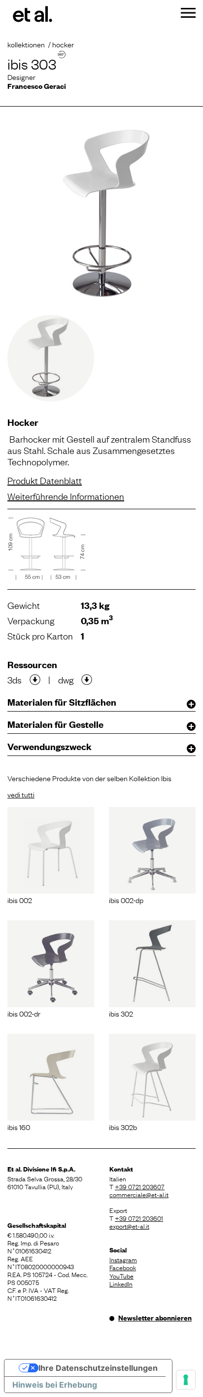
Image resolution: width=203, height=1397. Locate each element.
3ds (14, 679)
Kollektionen (26, 43)
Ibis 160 (18, 1126)
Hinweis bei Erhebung (54, 1385)
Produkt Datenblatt (44, 480)
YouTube (121, 1276)
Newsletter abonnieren (155, 1317)
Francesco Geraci (36, 85)
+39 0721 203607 (140, 1186)
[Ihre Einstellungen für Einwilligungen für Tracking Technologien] (185, 1379)
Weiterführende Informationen (65, 496)
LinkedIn (121, 1283)
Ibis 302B (123, 1126)
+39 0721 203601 (139, 1218)
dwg (65, 679)
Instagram (123, 1259)
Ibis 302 (121, 1013)
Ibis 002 (19, 899)
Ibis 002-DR (23, 1013)
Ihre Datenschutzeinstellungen (98, 1368)
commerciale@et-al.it (139, 1194)
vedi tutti (20, 794)
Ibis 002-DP (126, 899)
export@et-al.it (129, 1226)
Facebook (122, 1267)
